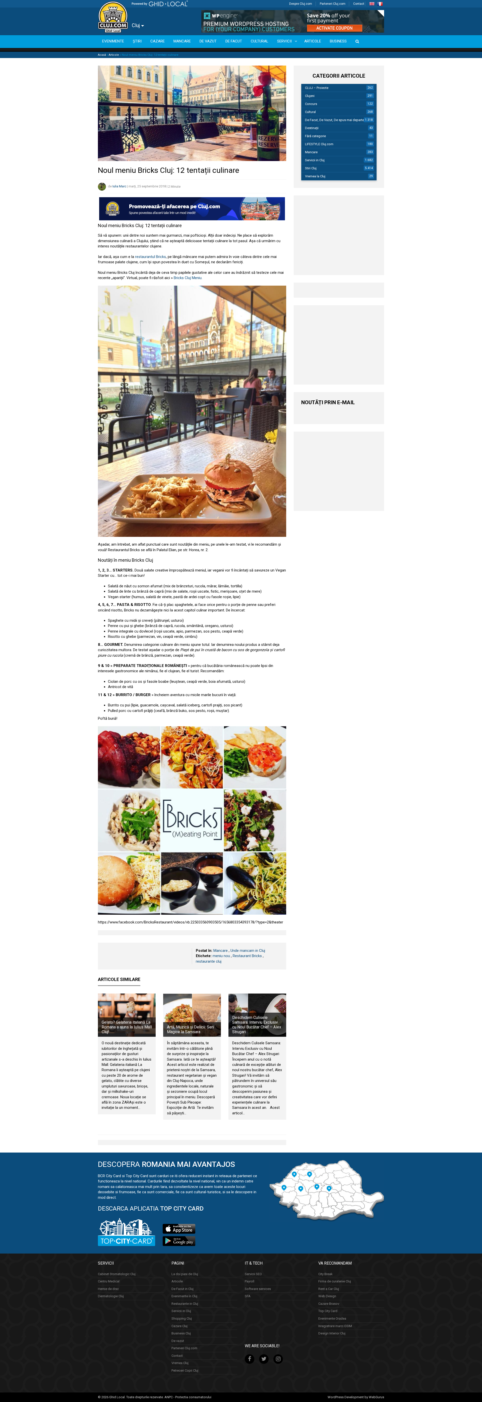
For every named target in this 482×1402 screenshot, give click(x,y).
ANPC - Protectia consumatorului (187, 1397)
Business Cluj (181, 1333)
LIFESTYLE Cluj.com (319, 144)
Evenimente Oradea (332, 1318)
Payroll (249, 1281)
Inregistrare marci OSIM (335, 1326)
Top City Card (327, 1311)
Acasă (102, 55)
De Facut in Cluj (182, 1288)
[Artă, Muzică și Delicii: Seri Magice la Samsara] (192, 1015)
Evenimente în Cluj (184, 1296)
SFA (248, 1296)
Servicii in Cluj (315, 160)
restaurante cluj (208, 961)
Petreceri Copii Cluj (184, 1370)
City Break (325, 1274)
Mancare (220, 950)
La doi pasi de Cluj (184, 1274)
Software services (258, 1288)
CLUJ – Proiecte (316, 88)
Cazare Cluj (179, 1326)
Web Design (327, 1296)
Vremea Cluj (180, 1363)
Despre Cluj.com (300, 4)
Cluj (136, 25)
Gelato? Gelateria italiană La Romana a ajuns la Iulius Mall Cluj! (127, 1027)
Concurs (311, 104)
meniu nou (221, 956)
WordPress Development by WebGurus (356, 1397)
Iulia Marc (119, 186)
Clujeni (310, 96)
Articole (114, 55)
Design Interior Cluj (331, 1333)
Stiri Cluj (311, 168)
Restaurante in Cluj (184, 1304)
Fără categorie (315, 136)
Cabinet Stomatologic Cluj (117, 1274)
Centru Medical (108, 1281)
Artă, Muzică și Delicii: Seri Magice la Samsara (190, 1029)
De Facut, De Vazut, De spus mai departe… (335, 120)
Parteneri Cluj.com (332, 4)
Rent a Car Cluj (328, 1288)
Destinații (312, 128)
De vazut (177, 1340)
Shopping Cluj (181, 1318)
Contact (358, 4)
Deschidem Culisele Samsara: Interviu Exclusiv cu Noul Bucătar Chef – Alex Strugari (256, 1024)
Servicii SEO (253, 1274)
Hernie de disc (108, 1288)
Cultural (310, 112)
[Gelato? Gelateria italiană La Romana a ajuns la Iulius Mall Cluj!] (127, 1015)
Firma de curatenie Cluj (334, 1281)
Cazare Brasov (328, 1304)
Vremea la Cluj (315, 176)
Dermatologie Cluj (111, 1296)
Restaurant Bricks (247, 956)
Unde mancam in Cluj (247, 950)
